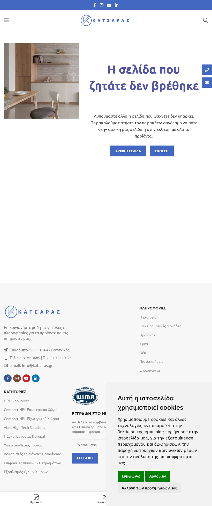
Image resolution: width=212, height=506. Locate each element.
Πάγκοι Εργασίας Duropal (24, 436)
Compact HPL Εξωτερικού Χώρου (31, 418)
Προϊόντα (147, 334)
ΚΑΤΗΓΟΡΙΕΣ (15, 392)
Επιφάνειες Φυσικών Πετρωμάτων (32, 462)
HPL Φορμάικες (16, 400)
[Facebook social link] (95, 5)
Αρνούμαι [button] (157, 476)
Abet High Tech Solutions (24, 427)
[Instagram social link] (101, 5)
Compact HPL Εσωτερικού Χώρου (31, 409)
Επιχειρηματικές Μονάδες (160, 325)
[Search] (205, 20)
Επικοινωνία (150, 370)
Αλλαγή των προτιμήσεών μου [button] (149, 488)
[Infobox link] (103, 422)
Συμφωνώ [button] (131, 476)
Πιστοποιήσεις (151, 361)
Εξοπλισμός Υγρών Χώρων (26, 471)
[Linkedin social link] (116, 5)
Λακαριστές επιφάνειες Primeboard (32, 453)
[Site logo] (106, 19)
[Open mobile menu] (6, 20)
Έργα (144, 343)
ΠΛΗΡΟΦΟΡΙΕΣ (153, 308)
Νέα (143, 352)
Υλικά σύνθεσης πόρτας (23, 445)
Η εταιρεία (148, 317)
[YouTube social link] (109, 5)
